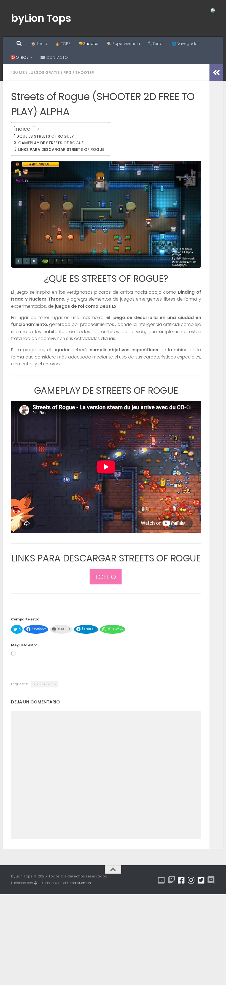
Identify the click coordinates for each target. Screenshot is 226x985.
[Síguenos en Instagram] (191, 880)
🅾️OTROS (20, 57)
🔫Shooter (88, 43)
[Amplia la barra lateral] (216, 72)
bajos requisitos (44, 684)
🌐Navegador (185, 43)
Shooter (84, 72)
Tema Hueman (79, 883)
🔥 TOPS (63, 43)
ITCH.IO (105, 576)
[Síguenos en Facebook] (181, 880)
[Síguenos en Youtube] (161, 880)
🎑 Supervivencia (123, 43)
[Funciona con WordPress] (35, 883)
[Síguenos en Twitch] (171, 880)
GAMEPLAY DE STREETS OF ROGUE (51, 143)
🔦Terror (156, 43)
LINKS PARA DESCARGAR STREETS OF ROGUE (61, 149)
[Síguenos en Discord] (211, 880)
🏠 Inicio (39, 43)
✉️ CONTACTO (54, 57)
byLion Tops (41, 18)
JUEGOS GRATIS (44, 72)
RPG (67, 72)
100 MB (18, 72)
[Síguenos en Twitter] (201, 880)
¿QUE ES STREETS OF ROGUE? (45, 136)
